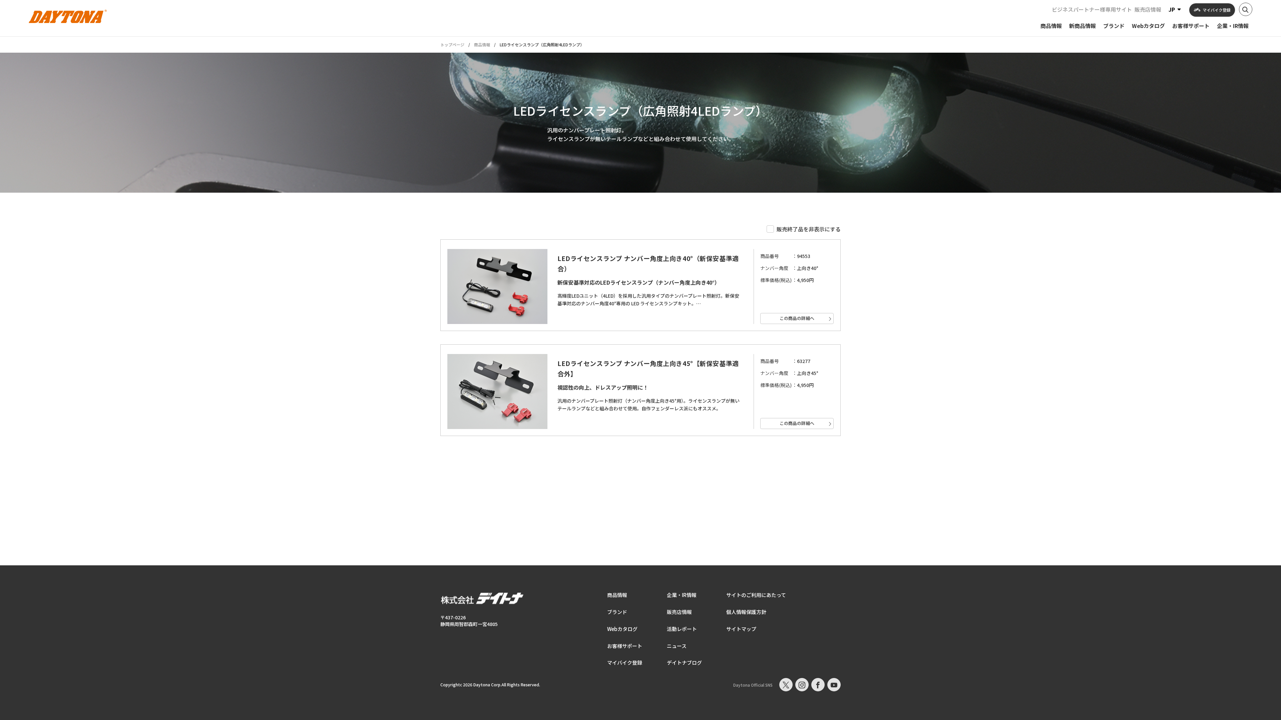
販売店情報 (1148, 9)
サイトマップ (741, 628)
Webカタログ (622, 628)
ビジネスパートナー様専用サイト (1092, 9)
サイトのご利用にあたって (756, 594)
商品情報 (482, 44)
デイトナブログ (684, 662)
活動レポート (682, 628)
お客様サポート (624, 645)
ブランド (617, 611)
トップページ (452, 45)
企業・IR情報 (682, 594)
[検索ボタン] (1245, 9)
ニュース (677, 645)
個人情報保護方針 (746, 611)
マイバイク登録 (624, 662)
